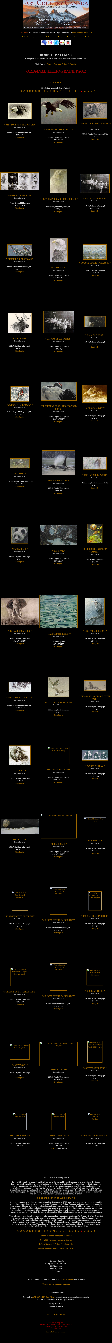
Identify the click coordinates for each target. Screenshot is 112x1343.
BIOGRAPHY (56, 82)
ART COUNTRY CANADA (43, 1297)
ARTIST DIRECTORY (56, 1314)
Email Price (95, 275)
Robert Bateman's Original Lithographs (56, 1244)
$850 (52, 1148)
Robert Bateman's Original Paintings (56, 1235)
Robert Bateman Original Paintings (62, 64)
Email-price (19, 137)
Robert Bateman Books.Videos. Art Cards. (56, 1248)
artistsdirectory (67, 1279)
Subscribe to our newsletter (55, 1332)
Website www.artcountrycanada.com (56, 1284)
